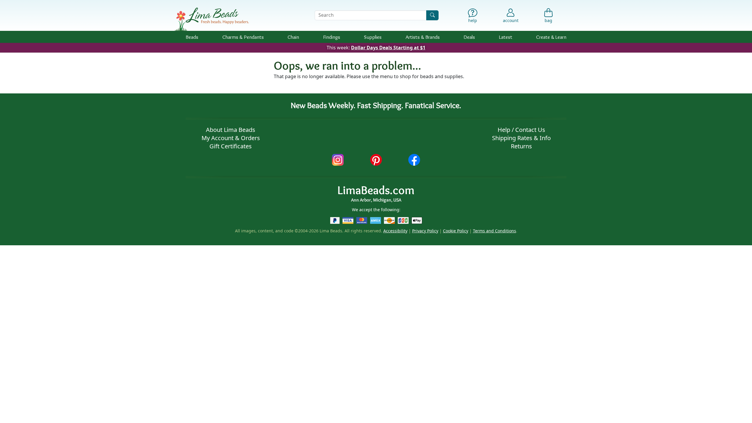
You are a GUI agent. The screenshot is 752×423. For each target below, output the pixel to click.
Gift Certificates (230, 146)
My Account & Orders (231, 138)
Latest (505, 37)
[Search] (432, 15)
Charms (243, 37)
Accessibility (395, 231)
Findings (331, 37)
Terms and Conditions (494, 231)
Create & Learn (551, 37)
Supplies (373, 37)
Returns (521, 146)
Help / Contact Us (521, 130)
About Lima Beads (230, 130)
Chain (293, 37)
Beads (192, 37)
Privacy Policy (425, 231)
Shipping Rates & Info (521, 138)
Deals (469, 37)
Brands (423, 37)
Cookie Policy (455, 231)
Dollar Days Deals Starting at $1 (388, 47)
